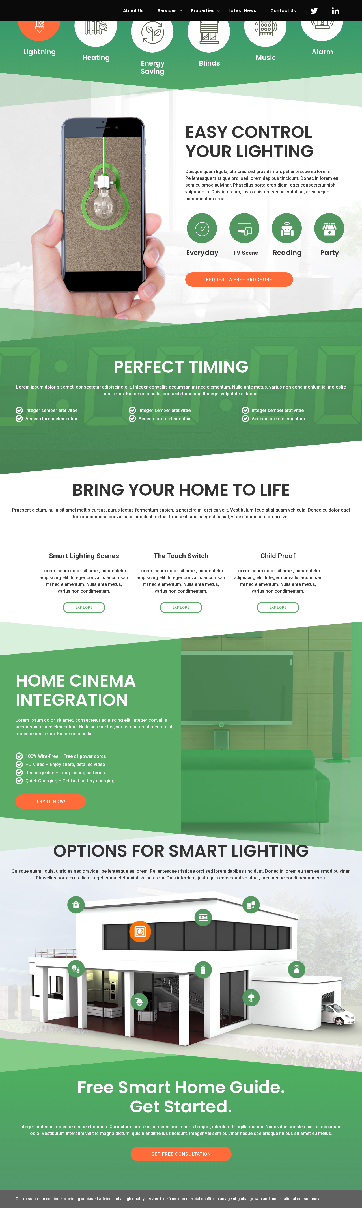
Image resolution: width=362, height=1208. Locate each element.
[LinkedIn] (336, 11)
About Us (133, 11)
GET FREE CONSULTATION (181, 1154)
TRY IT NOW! (50, 801)
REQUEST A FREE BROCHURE (239, 279)
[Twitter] (314, 11)
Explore (84, 607)
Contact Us (283, 11)
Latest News (242, 11)
